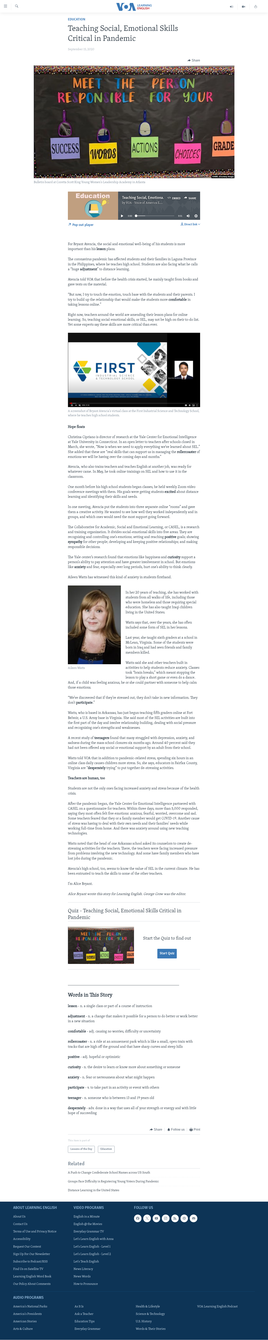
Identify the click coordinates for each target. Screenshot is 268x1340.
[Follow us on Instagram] (165, 1218)
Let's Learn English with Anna (94, 1239)
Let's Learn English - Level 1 (92, 1246)
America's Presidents (27, 1314)
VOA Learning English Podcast (217, 1306)
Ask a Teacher (84, 1314)
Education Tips (85, 1321)
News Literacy (83, 1269)
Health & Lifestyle (148, 1306)
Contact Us (20, 1224)
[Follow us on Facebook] (137, 1218)
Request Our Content (27, 1246)
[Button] (194, 60)
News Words (82, 1276)
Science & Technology (150, 1314)
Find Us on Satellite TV (28, 1269)
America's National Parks (30, 1306)
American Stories (25, 1321)
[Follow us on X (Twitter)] (147, 1218)
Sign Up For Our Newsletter (31, 1254)
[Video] (244, 7)
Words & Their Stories (151, 1329)
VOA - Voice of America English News (151, 203)
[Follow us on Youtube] (156, 1218)
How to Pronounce (86, 1284)
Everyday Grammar (87, 1329)
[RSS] (175, 1218)
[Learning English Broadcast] (232, 7)
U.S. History (144, 1321)
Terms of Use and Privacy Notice (35, 1231)
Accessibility (21, 1239)
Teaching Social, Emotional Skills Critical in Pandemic (163, 198)
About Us (19, 1216)
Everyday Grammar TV (89, 1231)
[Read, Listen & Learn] (256, 7)
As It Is (79, 1306)
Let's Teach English (86, 1261)
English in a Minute (87, 1216)
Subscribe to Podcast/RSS (30, 1261)
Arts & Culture (23, 1329)
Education (76, 19)
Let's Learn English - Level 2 (92, 1254)
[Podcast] (184, 1218)
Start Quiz (167, 953)
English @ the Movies (88, 1224)
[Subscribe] (193, 1218)
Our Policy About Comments (32, 1284)
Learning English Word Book (32, 1276)
